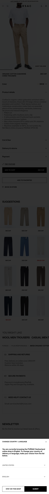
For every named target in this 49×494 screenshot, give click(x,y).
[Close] (46, 442)
